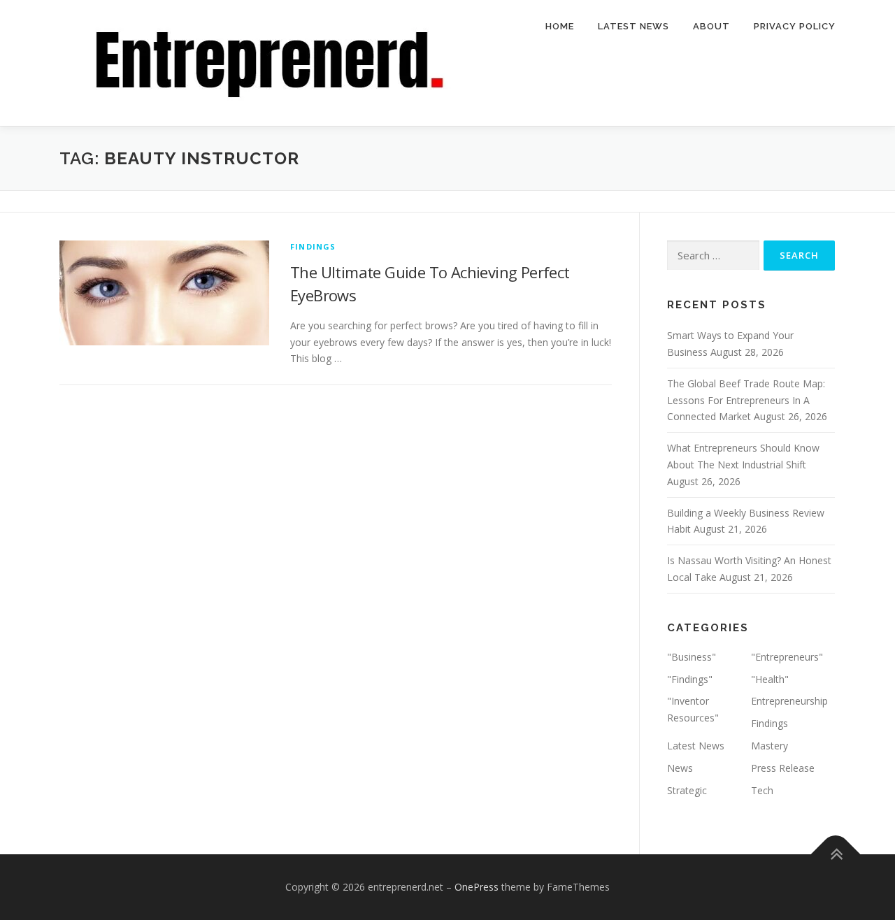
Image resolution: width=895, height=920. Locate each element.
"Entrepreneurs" (787, 656)
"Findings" (690, 679)
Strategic (687, 790)
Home (559, 26)
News (680, 768)
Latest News (633, 26)
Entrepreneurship (789, 700)
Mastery (769, 745)
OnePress (476, 886)
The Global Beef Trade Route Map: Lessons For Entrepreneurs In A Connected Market (746, 400)
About (711, 26)
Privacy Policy (795, 26)
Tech (762, 790)
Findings (313, 246)
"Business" (691, 656)
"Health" (770, 679)
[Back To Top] (836, 854)
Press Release (783, 768)
